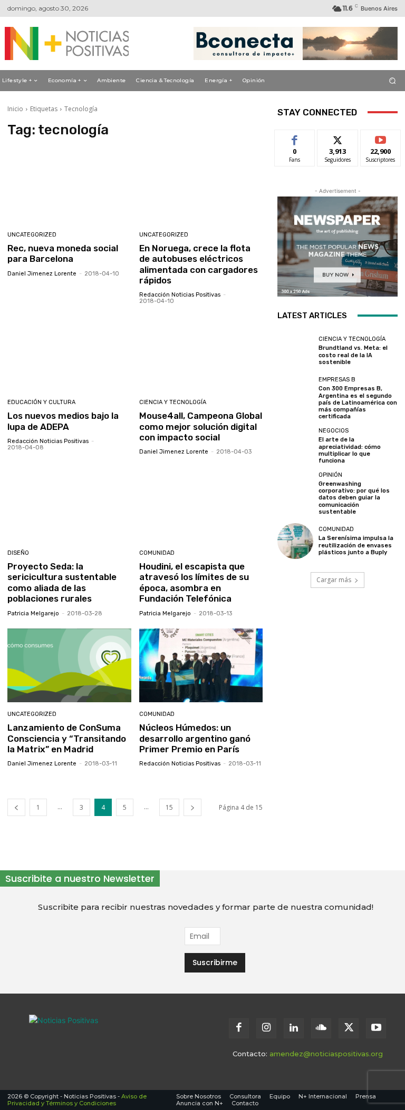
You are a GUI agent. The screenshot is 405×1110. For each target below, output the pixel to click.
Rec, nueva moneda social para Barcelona (62, 253)
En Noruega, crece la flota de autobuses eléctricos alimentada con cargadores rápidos (198, 264)
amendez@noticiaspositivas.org (326, 1053)
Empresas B (337, 379)
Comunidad (157, 553)
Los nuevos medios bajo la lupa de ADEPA (63, 420)
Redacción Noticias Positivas (179, 294)
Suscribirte (381, 138)
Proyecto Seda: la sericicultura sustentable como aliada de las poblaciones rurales (62, 582)
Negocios (334, 431)
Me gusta (295, 138)
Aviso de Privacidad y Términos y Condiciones (77, 1100)
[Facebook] (239, 1028)
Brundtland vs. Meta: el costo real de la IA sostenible (353, 355)
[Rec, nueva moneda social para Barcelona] (69, 186)
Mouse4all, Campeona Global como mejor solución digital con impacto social (200, 426)
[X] (349, 1028)
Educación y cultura (41, 402)
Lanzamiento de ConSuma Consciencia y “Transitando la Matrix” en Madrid (66, 738)
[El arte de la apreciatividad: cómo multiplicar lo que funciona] (295, 446)
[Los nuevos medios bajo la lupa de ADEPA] (69, 353)
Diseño (18, 553)
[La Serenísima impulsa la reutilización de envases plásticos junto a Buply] (295, 541)
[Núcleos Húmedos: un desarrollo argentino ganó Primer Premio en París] (201, 665)
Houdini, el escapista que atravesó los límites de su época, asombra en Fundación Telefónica (194, 582)
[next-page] (192, 807)
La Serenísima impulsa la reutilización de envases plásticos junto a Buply (356, 545)
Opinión (330, 475)
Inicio (15, 108)
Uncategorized (31, 235)
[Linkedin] (294, 1028)
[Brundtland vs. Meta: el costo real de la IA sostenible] (295, 351)
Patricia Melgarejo (33, 613)
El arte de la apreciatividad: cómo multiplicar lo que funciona (350, 450)
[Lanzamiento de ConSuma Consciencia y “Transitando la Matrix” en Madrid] (69, 665)
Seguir (337, 138)
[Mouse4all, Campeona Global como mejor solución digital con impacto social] (201, 353)
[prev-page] (16, 807)
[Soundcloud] (321, 1028)
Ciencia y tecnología (172, 402)
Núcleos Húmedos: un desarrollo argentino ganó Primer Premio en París (194, 738)
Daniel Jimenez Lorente (41, 273)
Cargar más (333, 579)
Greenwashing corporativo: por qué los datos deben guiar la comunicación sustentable (354, 497)
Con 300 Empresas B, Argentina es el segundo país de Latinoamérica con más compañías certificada (358, 402)
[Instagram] (266, 1028)
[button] (392, 80)
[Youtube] (376, 1028)
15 (169, 807)
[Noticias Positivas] (62, 44)
